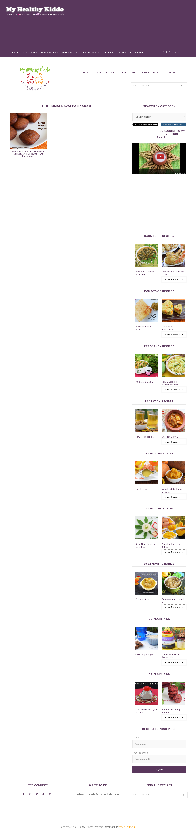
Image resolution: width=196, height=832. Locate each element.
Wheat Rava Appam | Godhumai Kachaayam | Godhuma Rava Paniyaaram (28, 153)
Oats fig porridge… (145, 654)
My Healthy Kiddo (35, 78)
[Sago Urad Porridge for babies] (146, 540)
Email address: (140, 752)
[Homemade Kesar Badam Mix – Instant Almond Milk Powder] (173, 650)
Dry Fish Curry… (170, 437)
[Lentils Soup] (146, 485)
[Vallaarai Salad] (146, 378)
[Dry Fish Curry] (173, 433)
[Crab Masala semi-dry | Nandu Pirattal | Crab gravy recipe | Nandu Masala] (173, 267)
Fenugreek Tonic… (145, 437)
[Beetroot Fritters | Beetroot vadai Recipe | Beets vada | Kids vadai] (173, 705)
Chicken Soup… (143, 599)
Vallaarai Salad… (144, 382)
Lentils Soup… (142, 489)
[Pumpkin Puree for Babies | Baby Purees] (173, 540)
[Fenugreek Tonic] (146, 433)
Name (135, 737)
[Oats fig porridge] (146, 650)
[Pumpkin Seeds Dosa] (146, 322)
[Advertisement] (132, 26)
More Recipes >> (174, 279)
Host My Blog (127, 827)
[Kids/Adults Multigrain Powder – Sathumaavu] (146, 705)
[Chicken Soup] (146, 595)
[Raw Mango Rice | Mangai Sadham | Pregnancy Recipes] (173, 378)
